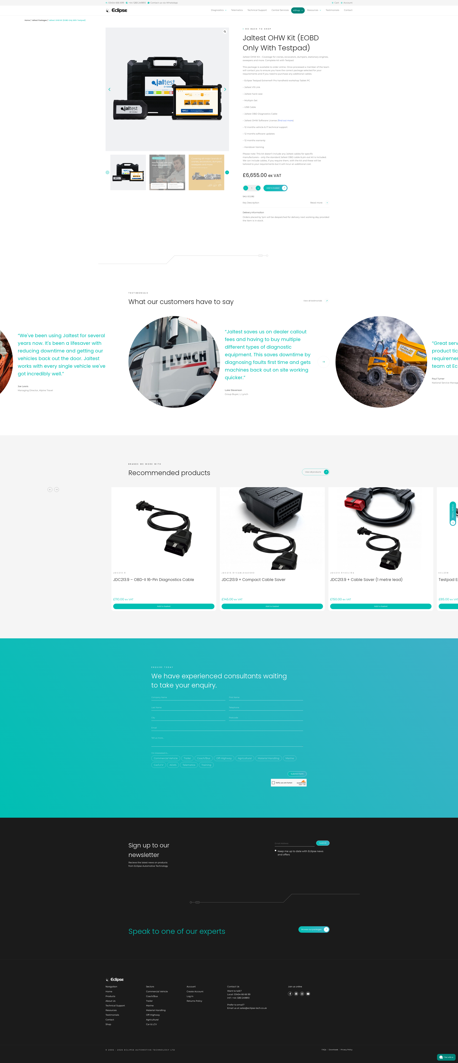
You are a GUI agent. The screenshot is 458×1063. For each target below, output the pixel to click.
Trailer (187, 758)
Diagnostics (217, 10)
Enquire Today (453, 511)
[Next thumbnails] (227, 172)
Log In (190, 996)
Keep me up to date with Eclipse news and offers (300, 853)
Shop (108, 1024)
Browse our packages (311, 929)
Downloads (333, 1050)
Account (348, 2)
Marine (290, 758)
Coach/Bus (203, 758)
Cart (336, 2)
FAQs (324, 1050)
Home (27, 20)
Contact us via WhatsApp (164, 2)
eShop (297, 10)
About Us (110, 1001)
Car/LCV (158, 765)
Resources (313, 10)
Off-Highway (224, 758)
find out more (285, 120)
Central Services (280, 10)
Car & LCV (151, 1024)
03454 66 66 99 (242, 994)
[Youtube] (308, 994)
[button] (225, 31)
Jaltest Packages (39, 20)
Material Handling (268, 758)
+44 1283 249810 (137, 2)
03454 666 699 (116, 2)
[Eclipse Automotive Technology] (116, 10)
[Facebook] (290, 994)
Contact (348, 10)
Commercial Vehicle (166, 758)
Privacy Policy (346, 1050)
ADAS (173, 765)
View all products (313, 472)
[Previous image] (109, 89)
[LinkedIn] (296, 994)
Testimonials (332, 10)
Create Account (195, 991)
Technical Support (257, 10)
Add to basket (273, 188)
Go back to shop (258, 29)
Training (206, 765)
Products (110, 996)
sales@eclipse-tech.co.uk (253, 1008)
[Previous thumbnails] (107, 172)
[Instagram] (302, 994)
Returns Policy (194, 1001)
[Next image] (225, 89)
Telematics (237, 10)
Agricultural (245, 758)
